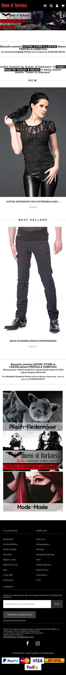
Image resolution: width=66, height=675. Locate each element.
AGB (38, 560)
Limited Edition (10, 544)
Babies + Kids (9, 560)
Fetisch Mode (9, 549)
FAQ (38, 580)
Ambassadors (43, 544)
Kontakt (40, 549)
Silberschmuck (10, 565)
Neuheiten (8, 539)
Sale (5, 570)
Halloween (8, 580)
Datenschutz (42, 570)
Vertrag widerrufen (19, 615)
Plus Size (7, 555)
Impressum (41, 575)
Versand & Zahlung (45, 555)
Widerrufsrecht (43, 565)
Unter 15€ (8, 575)
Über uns (40, 539)
